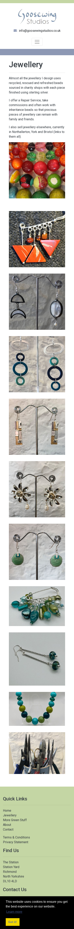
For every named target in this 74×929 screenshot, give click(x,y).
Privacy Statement (15, 842)
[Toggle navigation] (37, 42)
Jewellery (10, 815)
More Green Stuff (15, 820)
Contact (8, 829)
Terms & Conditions (16, 837)
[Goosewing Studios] (37, 16)
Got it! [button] (12, 921)
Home (7, 810)
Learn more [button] (14, 911)
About (7, 825)
